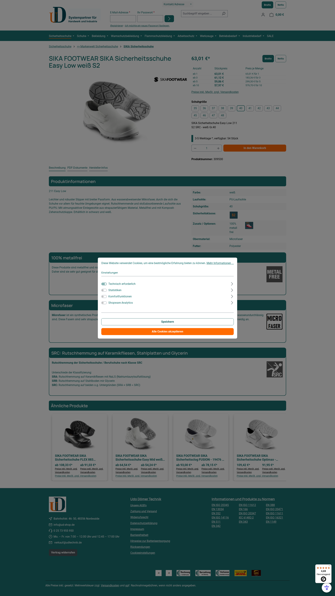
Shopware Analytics (120, 302)
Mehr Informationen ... (220, 263)
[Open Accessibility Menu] (327, 588)
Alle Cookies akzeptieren (167, 331)
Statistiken (114, 290)
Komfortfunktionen (120, 296)
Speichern (167, 321)
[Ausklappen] (232, 283)
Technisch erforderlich (122, 284)
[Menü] (329, 566)
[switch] (104, 290)
